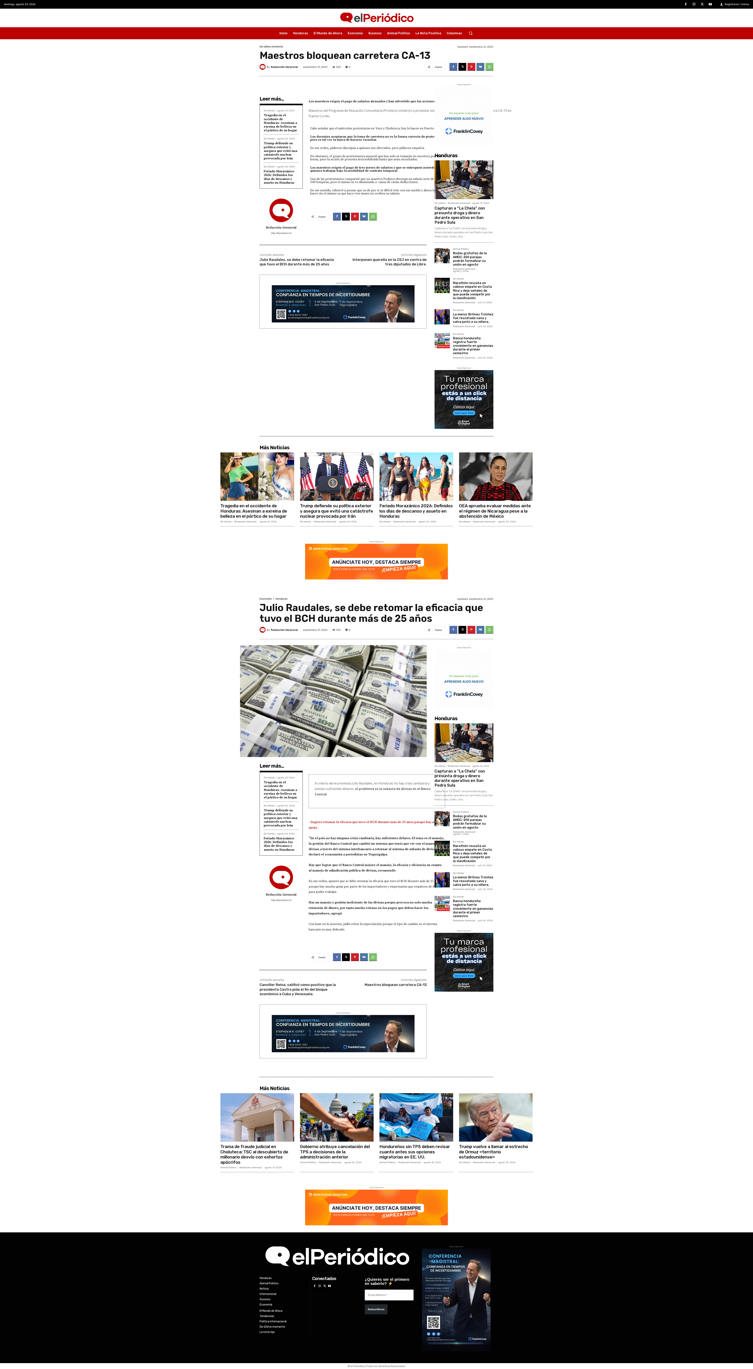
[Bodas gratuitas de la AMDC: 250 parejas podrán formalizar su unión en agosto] (442, 255)
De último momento (271, 46)
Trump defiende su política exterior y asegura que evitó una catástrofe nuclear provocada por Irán (280, 150)
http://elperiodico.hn (281, 233)
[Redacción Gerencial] (263, 67)
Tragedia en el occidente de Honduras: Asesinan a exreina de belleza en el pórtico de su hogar (280, 122)
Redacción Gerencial (284, 67)
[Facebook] (686, 4)
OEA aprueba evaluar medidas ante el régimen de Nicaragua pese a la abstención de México (495, 511)
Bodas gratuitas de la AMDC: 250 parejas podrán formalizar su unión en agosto (470, 258)
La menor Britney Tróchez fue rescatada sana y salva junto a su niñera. (473, 318)
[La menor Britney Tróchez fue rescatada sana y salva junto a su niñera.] (442, 316)
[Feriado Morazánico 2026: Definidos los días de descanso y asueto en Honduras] (416, 476)
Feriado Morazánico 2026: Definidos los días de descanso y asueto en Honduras (280, 177)
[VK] (480, 67)
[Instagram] (694, 4)
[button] (471, 33)
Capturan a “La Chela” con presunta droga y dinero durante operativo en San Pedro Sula (460, 215)
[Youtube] (710, 4)
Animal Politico (461, 249)
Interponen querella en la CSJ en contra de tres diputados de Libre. (390, 262)
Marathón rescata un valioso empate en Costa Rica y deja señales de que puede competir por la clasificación (472, 290)
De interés (269, 111)
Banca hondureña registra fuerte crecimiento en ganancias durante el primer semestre (473, 345)
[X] (702, 4)
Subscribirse (376, 1309)
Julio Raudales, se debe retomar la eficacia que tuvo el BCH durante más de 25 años (297, 262)
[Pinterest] (471, 67)
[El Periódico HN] (376, 18)
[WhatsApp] (489, 67)
